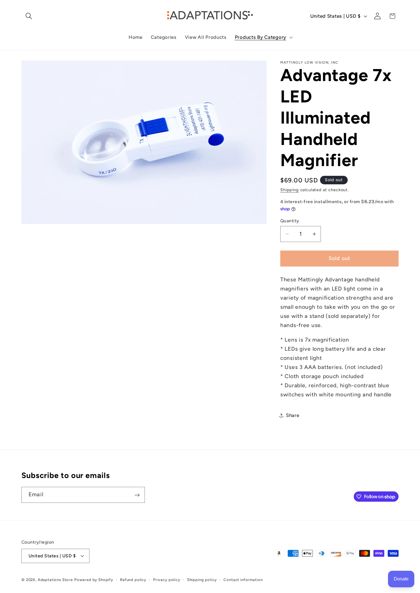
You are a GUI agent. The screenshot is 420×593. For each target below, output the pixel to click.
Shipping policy (202, 579)
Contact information (243, 579)
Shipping (289, 189)
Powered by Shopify (93, 579)
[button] (29, 16)
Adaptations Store (55, 579)
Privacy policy (166, 579)
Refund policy (133, 579)
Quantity (289, 220)
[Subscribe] (137, 495)
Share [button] (292, 415)
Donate (401, 578)
